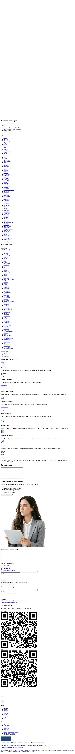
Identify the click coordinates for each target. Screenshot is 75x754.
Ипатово (6, 223)
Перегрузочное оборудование (11, 80)
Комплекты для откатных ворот (11, 79)
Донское (6, 217)
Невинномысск (7, 215)
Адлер (5, 158)
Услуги (5, 105)
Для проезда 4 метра (11, 61)
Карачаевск (6, 152)
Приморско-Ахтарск (9, 190)
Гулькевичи (6, 188)
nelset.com (41, 742)
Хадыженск (6, 201)
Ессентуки (6, 219)
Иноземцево (7, 230)
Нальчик (6, 140)
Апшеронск (6, 183)
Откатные (8, 23)
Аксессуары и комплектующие (11, 92)
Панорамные (9, 29)
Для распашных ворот (12, 41)
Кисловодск (7, 231)
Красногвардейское (8, 239)
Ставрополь (6, 210)
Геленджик (6, 166)
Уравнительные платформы (13, 84)
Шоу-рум (16, 1)
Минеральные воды (8, 229)
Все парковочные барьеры (13, 68)
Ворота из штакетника (12, 37)
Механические (10, 75)
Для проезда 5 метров (11, 62)
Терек (5, 147)
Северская (6, 195)
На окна (8, 51)
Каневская (6, 178)
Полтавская (6, 192)
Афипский (6, 199)
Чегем (5, 138)
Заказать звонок (4, 111)
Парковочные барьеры (9, 67)
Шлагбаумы (6, 58)
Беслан (5, 208)
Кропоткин (6, 165)
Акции (5, 106)
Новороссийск (7, 161)
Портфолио (6, 104)
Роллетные (9, 25)
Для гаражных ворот (11, 44)
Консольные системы (9, 730)
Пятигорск (6, 221)
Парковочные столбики (12, 72)
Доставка (6, 1)
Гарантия (11, 1)
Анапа (5, 163)
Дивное (5, 234)
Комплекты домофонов (12, 98)
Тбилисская (6, 194)
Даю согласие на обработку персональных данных (15, 582)
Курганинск (7, 177)
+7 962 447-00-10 (6, 567)
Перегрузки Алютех (11, 88)
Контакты (6, 109)
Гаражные (8, 20)
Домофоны (6, 93)
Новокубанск (7, 186)
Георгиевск (6, 218)
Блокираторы (9, 71)
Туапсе (5, 169)
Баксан (5, 144)
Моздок (5, 206)
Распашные (9, 24)
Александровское (8, 238)
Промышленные (10, 28)
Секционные (9, 21)
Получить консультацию (6, 494)
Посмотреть (4, 385)
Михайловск (7, 212)
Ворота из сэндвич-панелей (13, 34)
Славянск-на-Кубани (9, 167)
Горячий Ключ (7, 180)
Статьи (5, 714)
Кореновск (6, 179)
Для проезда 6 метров (11, 63)
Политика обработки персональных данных (12, 747)
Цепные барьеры (10, 74)
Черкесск (6, 149)
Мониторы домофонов (12, 97)
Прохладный (7, 142)
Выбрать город (4, 351)
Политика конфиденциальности (9, 583)
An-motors (8, 47)
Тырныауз (6, 145)
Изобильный (7, 213)
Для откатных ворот (11, 42)
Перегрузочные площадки (13, 85)
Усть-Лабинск (7, 184)
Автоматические (10, 55)
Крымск (6, 171)
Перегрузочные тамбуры (12, 87)
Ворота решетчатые (11, 33)
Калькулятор (7, 107)
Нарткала (6, 139)
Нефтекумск (7, 236)
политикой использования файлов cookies (23, 751)
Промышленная (10, 45)
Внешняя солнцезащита (9, 91)
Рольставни (6, 49)
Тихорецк (6, 173)
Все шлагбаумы (10, 59)
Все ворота (9, 19)
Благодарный (7, 227)
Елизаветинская (7, 196)
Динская (6, 187)
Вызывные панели (11, 96)
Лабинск (6, 170)
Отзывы (20, 1)
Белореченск (7, 174)
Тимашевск (6, 175)
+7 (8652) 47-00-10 (5, 3)
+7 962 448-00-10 (6, 568)
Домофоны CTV (10, 101)
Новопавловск (7, 226)
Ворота (5, 17)
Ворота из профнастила (12, 36)
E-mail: (9, 570)
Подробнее (3, 373)
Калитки (6, 89)
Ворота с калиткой (11, 32)
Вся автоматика (10, 40)
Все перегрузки (10, 81)
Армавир (6, 162)
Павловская (6, 191)
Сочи (5, 157)
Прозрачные (9, 57)
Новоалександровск (8, 222)
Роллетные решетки (11, 54)
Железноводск (7, 235)
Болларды (8, 70)
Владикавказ (7, 205)
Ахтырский (6, 203)
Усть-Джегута (7, 151)
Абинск (5, 182)
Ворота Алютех (10, 30)
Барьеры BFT (9, 78)
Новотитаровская (8, 197)
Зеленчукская (7, 153)
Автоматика (7, 38)
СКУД (8, 100)
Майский (6, 143)
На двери (8, 53)
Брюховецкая (7, 200)
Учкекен (6, 154)
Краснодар (6, 160)
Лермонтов (6, 225)
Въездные (8, 27)
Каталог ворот (4, 407)
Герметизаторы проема (12, 83)
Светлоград (6, 214)
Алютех (8, 46)
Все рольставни (10, 50)
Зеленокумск (7, 232)
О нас (2, 1)
